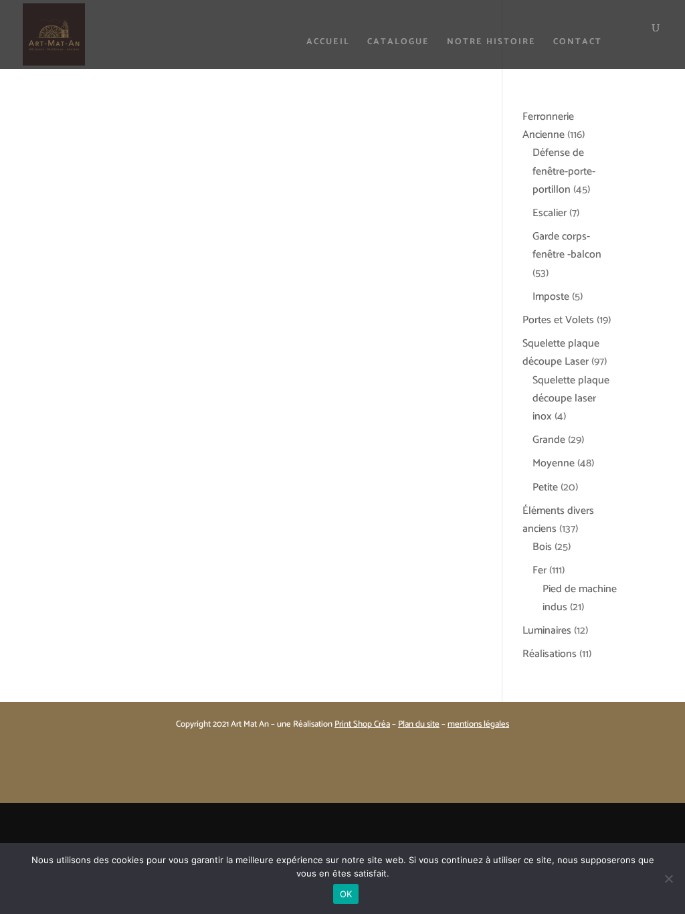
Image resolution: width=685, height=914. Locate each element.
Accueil (328, 43)
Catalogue (398, 43)
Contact (577, 43)
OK (346, 894)
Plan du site (418, 724)
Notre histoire (491, 43)
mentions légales (478, 724)
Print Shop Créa (362, 724)
